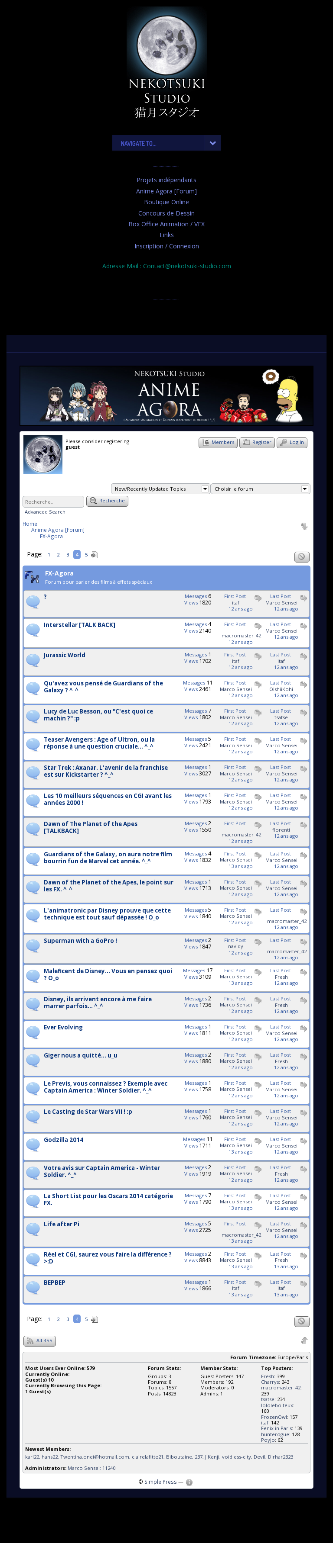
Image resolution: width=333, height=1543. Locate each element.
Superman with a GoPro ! (80, 941)
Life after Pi (61, 1224)
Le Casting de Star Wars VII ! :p (88, 1112)
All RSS (43, 1340)
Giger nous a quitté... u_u (81, 1055)
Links (167, 235)
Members (222, 442)
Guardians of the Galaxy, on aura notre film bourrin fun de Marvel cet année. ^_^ (108, 858)
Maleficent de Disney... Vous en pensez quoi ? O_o (108, 975)
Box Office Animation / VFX (166, 224)
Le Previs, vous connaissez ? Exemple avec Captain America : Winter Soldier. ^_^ (105, 1087)
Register (261, 442)
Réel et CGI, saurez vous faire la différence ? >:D (108, 1258)
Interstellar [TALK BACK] (79, 625)
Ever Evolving (63, 1027)
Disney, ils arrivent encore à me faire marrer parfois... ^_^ (98, 1003)
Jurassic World (64, 655)
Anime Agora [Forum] (166, 191)
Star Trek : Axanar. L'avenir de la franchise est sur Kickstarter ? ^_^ (106, 771)
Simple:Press (160, 1481)
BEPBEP (54, 1282)
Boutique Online (166, 202)
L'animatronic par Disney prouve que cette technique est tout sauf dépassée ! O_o (107, 914)
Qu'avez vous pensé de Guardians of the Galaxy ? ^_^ (103, 687)
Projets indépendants (166, 180)
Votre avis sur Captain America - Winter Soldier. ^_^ (102, 1172)
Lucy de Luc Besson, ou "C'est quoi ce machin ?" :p (98, 715)
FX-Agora (51, 536)
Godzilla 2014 (63, 1140)
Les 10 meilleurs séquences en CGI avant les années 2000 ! (108, 800)
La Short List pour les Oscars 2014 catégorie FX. (108, 1200)
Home (30, 523)
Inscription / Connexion (166, 246)
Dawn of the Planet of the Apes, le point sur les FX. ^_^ (108, 886)
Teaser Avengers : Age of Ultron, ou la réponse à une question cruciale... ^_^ (99, 743)
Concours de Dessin (166, 213)
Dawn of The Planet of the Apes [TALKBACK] (90, 828)
